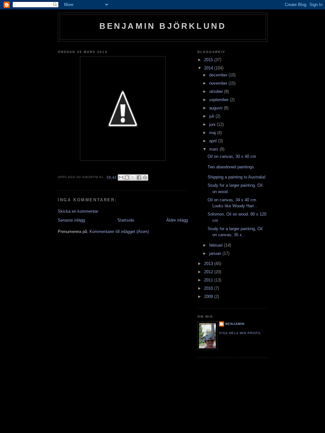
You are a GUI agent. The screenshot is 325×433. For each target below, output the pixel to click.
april (213, 141)
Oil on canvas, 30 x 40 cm (232, 156)
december (219, 75)
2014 (209, 68)
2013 (209, 263)
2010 (209, 288)
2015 (209, 59)
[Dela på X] (133, 177)
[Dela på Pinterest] (145, 177)
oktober (216, 91)
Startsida (125, 220)
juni (213, 124)
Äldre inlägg (177, 220)
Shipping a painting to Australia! (237, 177)
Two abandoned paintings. (231, 167)
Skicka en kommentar (78, 211)
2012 (209, 271)
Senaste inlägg (71, 220)
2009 (209, 296)
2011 (209, 280)
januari (215, 253)
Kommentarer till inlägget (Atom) (119, 231)
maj (213, 132)
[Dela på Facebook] (139, 177)
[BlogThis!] (127, 177)
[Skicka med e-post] (121, 177)
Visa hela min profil (240, 333)
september (219, 99)
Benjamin (234, 324)
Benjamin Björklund (163, 26)
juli (212, 116)
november (219, 83)
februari (216, 245)
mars (214, 149)
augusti (216, 108)
